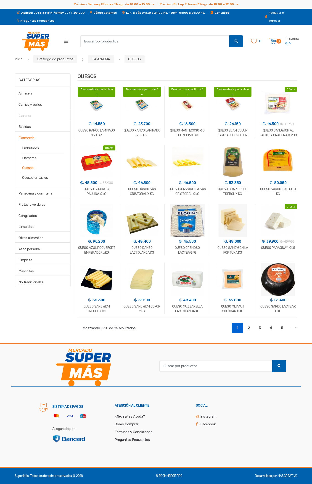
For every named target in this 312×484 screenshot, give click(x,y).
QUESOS (134, 59)
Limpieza (25, 260)
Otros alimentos (31, 238)
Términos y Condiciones (133, 432)
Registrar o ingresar (276, 16)
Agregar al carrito (96, 335)
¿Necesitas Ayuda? (130, 416)
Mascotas (26, 271)
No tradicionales (31, 282)
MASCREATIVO (287, 476)
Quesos (28, 168)
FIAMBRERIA (101, 59)
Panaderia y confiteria (35, 193)
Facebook (208, 424)
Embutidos (30, 148)
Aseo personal (29, 249)
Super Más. (22, 476)
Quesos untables (35, 178)
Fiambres (29, 158)
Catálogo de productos (55, 59)
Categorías (29, 80)
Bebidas (25, 127)
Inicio (19, 59)
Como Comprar (126, 424)
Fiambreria (26, 138)
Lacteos (25, 116)
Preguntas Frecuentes (132, 440)
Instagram (208, 416)
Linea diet (26, 227)
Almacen (25, 93)
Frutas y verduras (32, 205)
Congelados (28, 216)
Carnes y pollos (30, 105)
